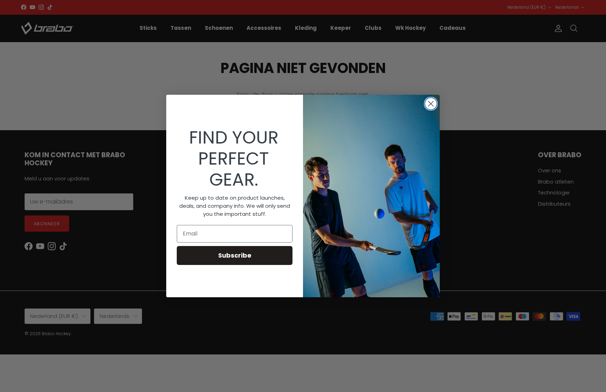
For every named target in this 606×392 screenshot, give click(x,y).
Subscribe (234, 255)
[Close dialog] (431, 104)
